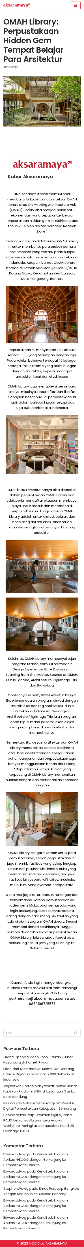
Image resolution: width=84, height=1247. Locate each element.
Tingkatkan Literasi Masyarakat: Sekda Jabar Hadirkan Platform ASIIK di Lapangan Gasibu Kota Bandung (40, 1091)
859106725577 (43, 1004)
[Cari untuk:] (42, 1033)
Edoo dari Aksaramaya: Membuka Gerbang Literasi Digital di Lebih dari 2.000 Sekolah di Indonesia (38, 1074)
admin (13, 67)
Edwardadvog (14, 1154)
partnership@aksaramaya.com (37, 998)
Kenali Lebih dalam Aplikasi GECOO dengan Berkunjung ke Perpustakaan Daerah (35, 1159)
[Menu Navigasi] (75, 5)
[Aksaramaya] (16, 5)
